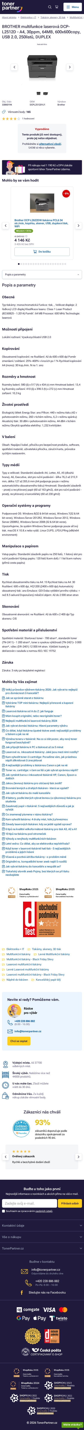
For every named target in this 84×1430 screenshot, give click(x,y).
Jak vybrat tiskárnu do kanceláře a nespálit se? (33, 866)
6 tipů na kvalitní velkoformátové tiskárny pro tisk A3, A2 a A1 (41, 829)
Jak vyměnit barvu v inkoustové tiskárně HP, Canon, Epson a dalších (41, 776)
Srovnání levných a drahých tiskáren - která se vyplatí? (37, 788)
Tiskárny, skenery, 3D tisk (53, 17)
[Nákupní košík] (56, 7)
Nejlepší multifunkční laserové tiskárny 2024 (31, 720)
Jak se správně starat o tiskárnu (24, 697)
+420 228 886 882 (24, 1021)
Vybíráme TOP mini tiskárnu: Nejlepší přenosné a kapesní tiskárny (39, 704)
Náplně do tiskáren (17, 979)
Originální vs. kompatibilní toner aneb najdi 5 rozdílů (36, 861)
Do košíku (45, 251)
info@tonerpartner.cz (27, 1031)
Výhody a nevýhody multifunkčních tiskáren (31, 838)
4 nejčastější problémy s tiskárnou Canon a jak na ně (36, 765)
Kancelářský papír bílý (48, 979)
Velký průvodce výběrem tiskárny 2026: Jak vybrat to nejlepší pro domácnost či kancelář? (41, 691)
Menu (75, 7)
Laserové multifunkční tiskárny (24, 964)
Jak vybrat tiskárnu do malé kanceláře (28, 793)
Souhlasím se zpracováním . (29, 1211)
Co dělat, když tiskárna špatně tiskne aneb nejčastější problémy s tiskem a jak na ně (43, 732)
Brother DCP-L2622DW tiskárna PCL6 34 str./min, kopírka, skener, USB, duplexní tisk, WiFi (41, 223)
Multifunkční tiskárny (18, 954)
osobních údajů (43, 1211)
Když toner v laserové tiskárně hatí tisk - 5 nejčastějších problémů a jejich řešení (38, 850)
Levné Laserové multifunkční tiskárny (28, 969)
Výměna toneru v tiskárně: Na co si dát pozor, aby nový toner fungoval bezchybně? (41, 740)
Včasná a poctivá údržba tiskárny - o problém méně (36, 856)
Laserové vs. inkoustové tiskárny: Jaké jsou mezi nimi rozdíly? (42, 752)
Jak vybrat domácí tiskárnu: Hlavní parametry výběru (36, 725)
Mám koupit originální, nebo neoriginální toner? (34, 715)
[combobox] (42, 274)
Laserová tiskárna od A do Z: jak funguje (29, 711)
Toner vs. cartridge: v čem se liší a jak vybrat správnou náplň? (42, 770)
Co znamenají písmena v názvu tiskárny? (29, 814)
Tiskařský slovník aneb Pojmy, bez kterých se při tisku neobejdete (37, 873)
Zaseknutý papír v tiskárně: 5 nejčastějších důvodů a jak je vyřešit (40, 808)
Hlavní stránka (9, 17)
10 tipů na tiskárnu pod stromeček (26, 833)
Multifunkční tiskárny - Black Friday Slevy (30, 959)
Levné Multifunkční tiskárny (54, 954)
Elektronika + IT (28, 17)
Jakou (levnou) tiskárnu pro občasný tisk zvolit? (34, 783)
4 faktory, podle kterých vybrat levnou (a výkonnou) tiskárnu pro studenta (43, 799)
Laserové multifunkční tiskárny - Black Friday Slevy (35, 974)
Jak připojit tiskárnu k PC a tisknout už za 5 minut (34, 747)
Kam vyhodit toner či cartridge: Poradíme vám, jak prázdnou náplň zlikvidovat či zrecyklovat (41, 758)
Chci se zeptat (18, 1041)
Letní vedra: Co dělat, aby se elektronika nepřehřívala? (38, 843)
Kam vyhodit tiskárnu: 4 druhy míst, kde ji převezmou (37, 819)
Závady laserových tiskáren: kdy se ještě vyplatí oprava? (39, 824)
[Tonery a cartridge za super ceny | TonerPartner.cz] (12, 7)
